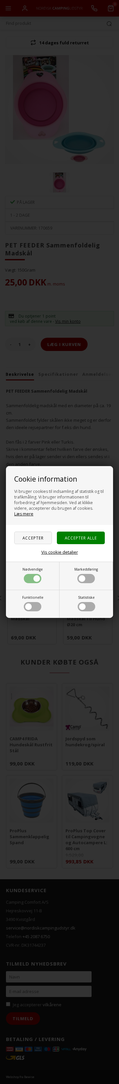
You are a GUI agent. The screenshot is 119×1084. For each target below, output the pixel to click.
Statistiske (86, 597)
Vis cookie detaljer (59, 552)
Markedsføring (86, 569)
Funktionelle (32, 597)
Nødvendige (32, 569)
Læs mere (23, 514)
